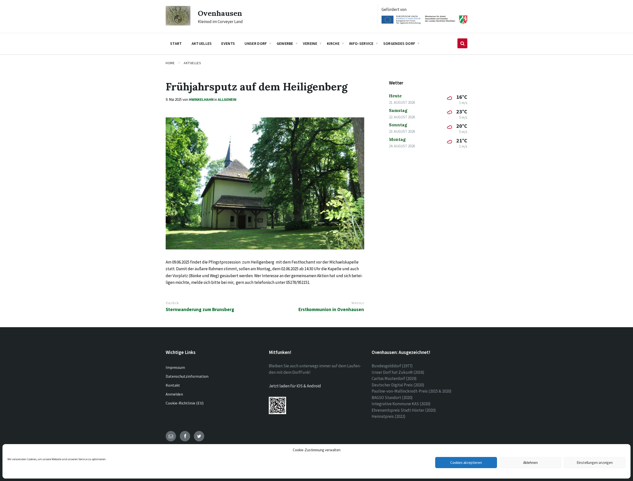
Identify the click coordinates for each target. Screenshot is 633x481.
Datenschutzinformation (187, 376)
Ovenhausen (220, 13)
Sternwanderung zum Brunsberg (200, 309)
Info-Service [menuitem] (361, 43)
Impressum (175, 367)
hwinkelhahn (201, 99)
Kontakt (173, 385)
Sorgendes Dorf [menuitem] (399, 43)
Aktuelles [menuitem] (202, 43)
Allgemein (227, 99)
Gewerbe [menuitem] (285, 43)
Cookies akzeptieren (466, 462)
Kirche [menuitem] (333, 43)
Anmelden (174, 394)
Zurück (172, 303)
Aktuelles (192, 63)
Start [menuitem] (176, 43)
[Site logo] (178, 24)
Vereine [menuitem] (310, 43)
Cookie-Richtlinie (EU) (184, 403)
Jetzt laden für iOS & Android (295, 386)
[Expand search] (462, 43)
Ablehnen (530, 462)
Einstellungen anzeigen (595, 462)
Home (170, 63)
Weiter (357, 303)
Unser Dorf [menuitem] (256, 43)
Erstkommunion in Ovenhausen (331, 309)
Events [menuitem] (228, 43)
